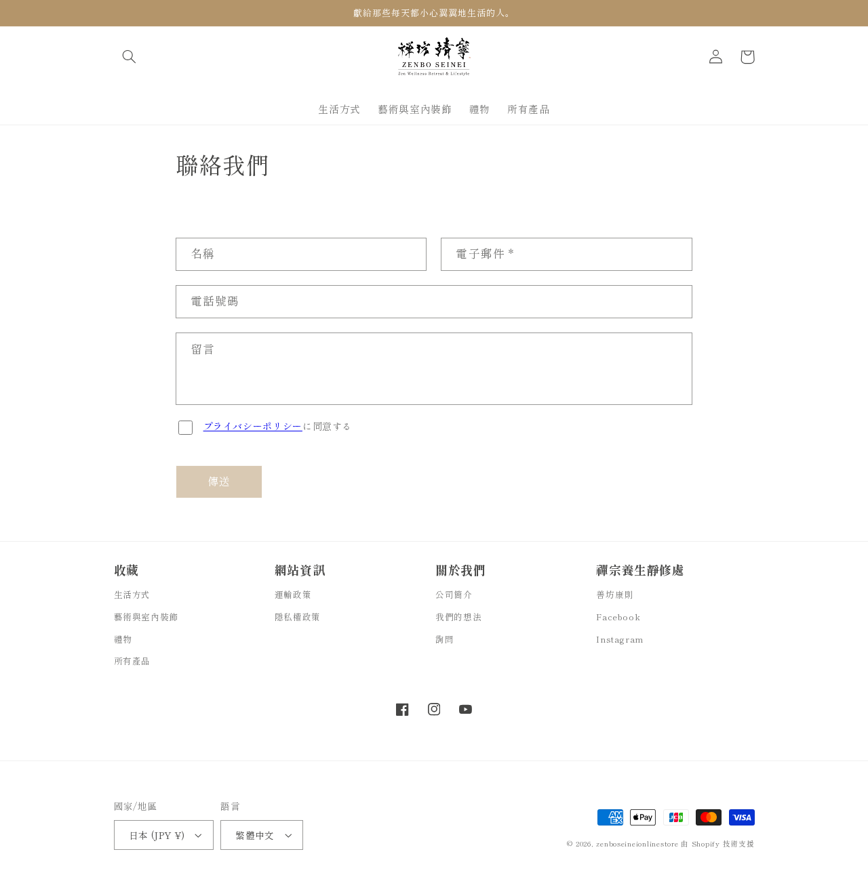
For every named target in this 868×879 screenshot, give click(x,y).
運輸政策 (293, 594)
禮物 (123, 639)
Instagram (620, 639)
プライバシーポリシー (252, 426)
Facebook (618, 616)
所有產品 (132, 660)
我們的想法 (458, 616)
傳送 (219, 481)
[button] (129, 56)
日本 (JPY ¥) (157, 835)
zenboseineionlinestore (638, 843)
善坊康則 (614, 594)
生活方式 (132, 594)
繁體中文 (255, 835)
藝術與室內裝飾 (146, 616)
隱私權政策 (298, 616)
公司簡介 (454, 594)
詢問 (444, 639)
